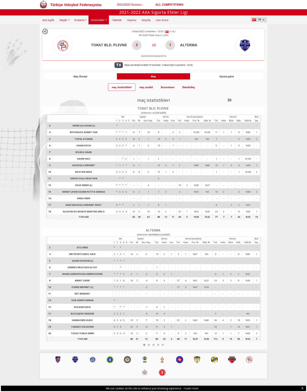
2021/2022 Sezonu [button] (129, 4)
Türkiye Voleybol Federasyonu (75, 5)
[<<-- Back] (45, 31)
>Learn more (191, 388)
